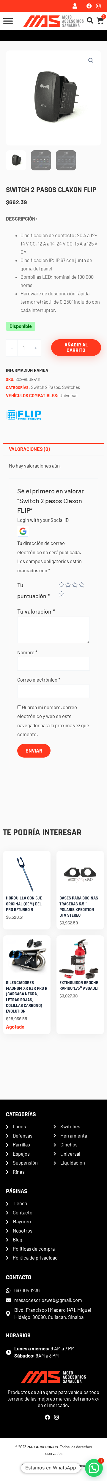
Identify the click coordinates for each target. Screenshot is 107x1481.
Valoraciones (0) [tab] (29, 449)
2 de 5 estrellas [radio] (68, 585)
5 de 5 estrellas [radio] (61, 594)
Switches (71, 387)
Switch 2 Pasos (45, 387)
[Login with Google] (23, 531)
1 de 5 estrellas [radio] (61, 585)
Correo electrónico (38, 679)
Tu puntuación (33, 590)
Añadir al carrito (76, 347)
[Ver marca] (24, 414)
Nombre (27, 652)
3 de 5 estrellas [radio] (75, 585)
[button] (91, 60)
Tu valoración (36, 611)
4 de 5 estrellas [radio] (82, 585)
